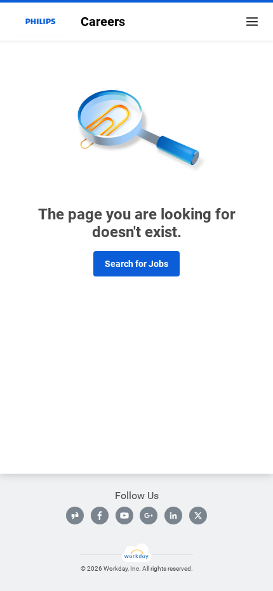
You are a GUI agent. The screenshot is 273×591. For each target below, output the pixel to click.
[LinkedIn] (173, 515)
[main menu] (252, 22)
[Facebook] (100, 515)
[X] (198, 515)
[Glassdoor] (75, 515)
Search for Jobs (136, 264)
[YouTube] (124, 515)
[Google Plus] (148, 515)
